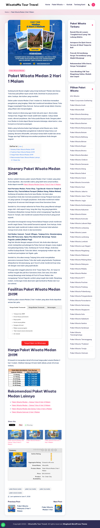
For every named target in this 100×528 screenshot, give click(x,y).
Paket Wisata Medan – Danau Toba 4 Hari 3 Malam (31, 405)
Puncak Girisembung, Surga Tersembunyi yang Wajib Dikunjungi (80, 55)
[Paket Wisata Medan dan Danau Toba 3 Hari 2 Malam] (16, 434)
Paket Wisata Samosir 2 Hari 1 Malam (26, 412)
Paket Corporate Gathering (81, 101)
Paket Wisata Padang (79, 287)
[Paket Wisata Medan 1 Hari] (34, 434)
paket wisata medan (15, 493)
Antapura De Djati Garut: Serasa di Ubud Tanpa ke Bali (81, 45)
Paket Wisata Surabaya (79, 328)
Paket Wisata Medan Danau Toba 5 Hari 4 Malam (42, 184)
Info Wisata (74, 96)
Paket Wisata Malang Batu (80, 260)
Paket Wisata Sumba (78, 323)
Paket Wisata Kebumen (79, 210)
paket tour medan (30, 489)
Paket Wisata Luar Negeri (80, 246)
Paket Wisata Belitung (79, 137)
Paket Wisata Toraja (78, 348)
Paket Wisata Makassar (79, 255)
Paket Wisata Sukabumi (79, 319)
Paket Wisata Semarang (79, 305)
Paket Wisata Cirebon (79, 160)
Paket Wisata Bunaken (79, 155)
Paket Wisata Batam (78, 132)
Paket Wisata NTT (77, 278)
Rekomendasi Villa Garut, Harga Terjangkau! (81, 64)
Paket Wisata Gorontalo (80, 182)
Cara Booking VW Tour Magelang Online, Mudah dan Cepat (80, 74)
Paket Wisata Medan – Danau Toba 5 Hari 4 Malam (31, 402)
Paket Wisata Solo (77, 314)
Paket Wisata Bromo (78, 151)
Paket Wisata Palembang (80, 291)
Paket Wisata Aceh (77, 105)
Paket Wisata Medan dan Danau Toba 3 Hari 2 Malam (32, 409)
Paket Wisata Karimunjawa (81, 205)
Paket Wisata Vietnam (79, 353)
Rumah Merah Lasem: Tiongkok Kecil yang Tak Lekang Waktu (80, 34)
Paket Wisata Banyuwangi (80, 128)
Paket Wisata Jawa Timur (80, 196)
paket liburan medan (15, 489)
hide (20, 146)
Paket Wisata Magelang (79, 251)
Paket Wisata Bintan (78, 141)
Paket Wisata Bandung (79, 114)
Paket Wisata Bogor (78, 146)
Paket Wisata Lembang (79, 237)
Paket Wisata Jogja (78, 200)
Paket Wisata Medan (16, 70)
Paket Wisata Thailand (79, 344)
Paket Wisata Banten (78, 123)
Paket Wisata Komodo (79, 219)
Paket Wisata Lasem (78, 232)
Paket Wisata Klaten (78, 214)
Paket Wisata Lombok (79, 241)
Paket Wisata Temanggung (81, 339)
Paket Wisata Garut (78, 178)
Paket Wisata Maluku (78, 269)
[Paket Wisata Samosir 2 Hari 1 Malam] (53, 434)
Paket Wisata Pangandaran (81, 296)
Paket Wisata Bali (77, 110)
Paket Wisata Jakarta (78, 191)
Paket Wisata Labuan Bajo (80, 223)
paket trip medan (45, 489)
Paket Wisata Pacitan (79, 282)
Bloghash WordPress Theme (75, 524)
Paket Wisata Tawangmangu (76, 333)
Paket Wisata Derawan (79, 164)
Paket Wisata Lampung (79, 228)
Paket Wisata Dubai (78, 173)
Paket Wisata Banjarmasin (80, 119)
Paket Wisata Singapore (79, 310)
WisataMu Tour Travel (22, 5)
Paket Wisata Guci (77, 187)
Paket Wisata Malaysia (79, 264)
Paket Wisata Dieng (78, 169)
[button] (17, 307)
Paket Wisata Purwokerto (80, 300)
